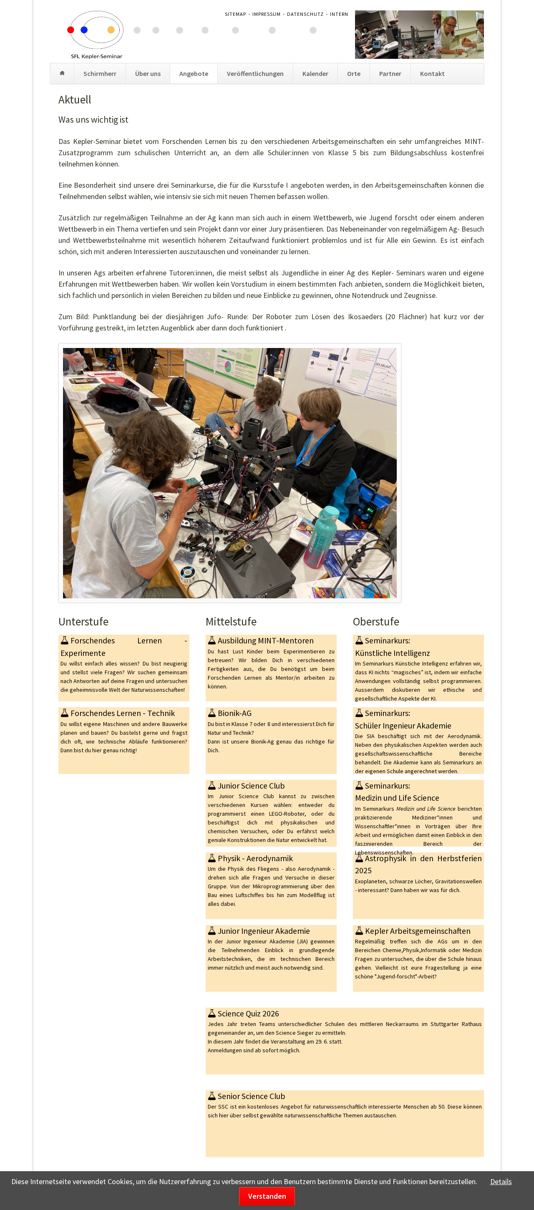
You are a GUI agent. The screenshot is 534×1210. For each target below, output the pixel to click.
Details (501, 1181)
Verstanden (267, 1196)
